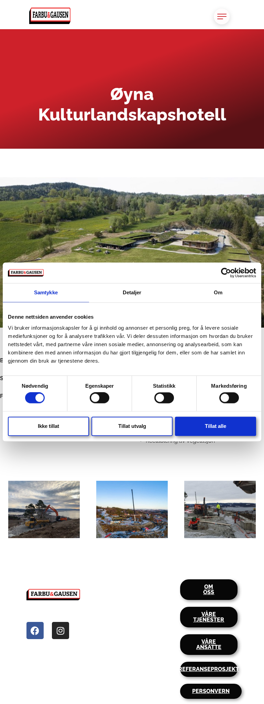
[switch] (99, 398)
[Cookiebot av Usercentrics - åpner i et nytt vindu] (226, 273)
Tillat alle (215, 426)
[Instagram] (60, 630)
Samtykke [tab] (46, 292)
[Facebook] (35, 630)
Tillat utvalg (132, 426)
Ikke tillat (48, 426)
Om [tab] (218, 292)
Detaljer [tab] (132, 292)
